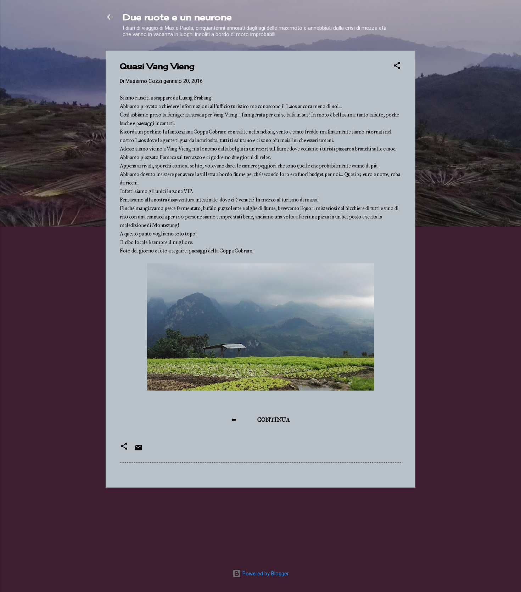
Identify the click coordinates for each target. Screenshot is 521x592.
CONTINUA (273, 419)
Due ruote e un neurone (177, 17)
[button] (397, 66)
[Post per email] (138, 450)
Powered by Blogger (265, 573)
